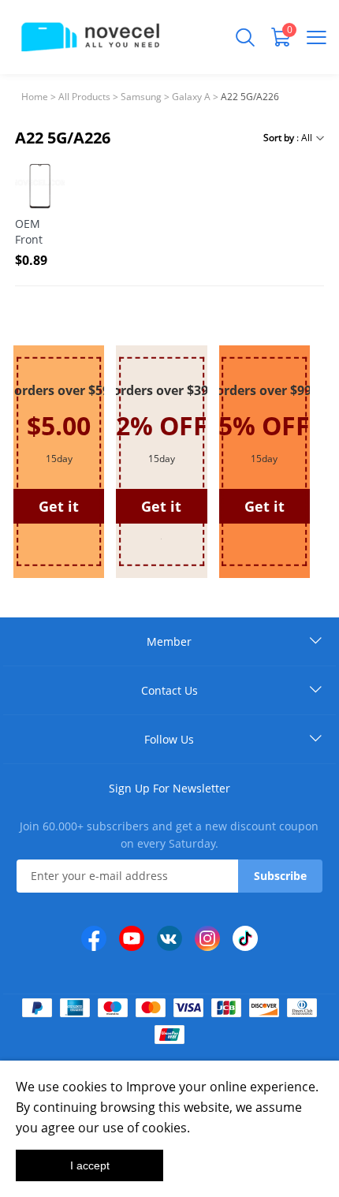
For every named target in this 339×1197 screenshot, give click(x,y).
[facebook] (93, 938)
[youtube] (131, 938)
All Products (84, 96)
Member (169, 641)
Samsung (141, 96)
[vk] (169, 938)
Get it (161, 506)
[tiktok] (245, 938)
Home (34, 96)
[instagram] (207, 938)
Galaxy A (191, 96)
